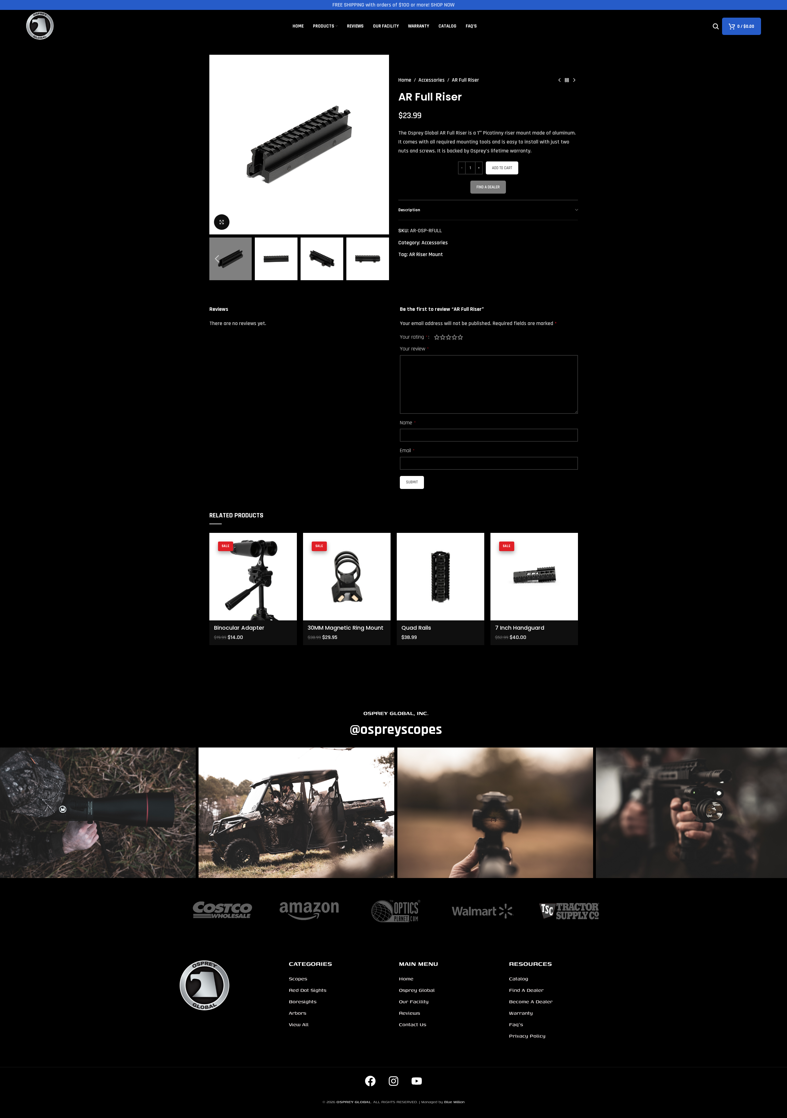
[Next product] (574, 80)
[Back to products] (567, 80)
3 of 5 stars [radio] (448, 337)
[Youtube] (417, 1081)
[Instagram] (393, 1081)
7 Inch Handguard (519, 628)
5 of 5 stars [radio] (460, 337)
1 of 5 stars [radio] (437, 337)
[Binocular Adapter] (253, 576)
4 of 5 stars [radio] (454, 337)
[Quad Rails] (440, 576)
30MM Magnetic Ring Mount (345, 628)
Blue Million (454, 1102)
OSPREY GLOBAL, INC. (396, 713)
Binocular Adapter (239, 628)
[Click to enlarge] (221, 222)
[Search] (716, 26)
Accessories (431, 80)
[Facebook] (370, 1081)
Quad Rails (416, 628)
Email (407, 450)
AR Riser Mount (426, 254)
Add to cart (502, 167)
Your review (414, 348)
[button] (217, 259)
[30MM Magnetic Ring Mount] (347, 576)
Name (408, 422)
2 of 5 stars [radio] (443, 337)
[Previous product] (559, 80)
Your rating (414, 337)
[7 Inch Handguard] (534, 576)
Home (404, 80)
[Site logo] (40, 25)
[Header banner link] (393, 5)
